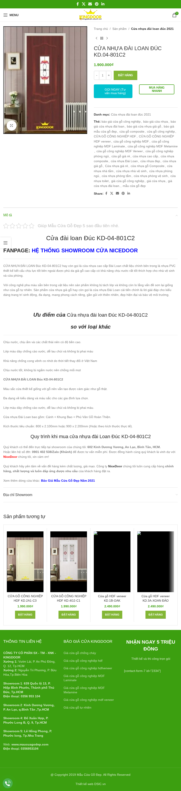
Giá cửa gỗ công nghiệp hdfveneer (88, 668)
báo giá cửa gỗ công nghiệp (121, 121)
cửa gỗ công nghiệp (161, 131)
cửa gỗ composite (131, 131)
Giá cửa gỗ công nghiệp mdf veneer (89, 700)
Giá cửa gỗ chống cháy (80, 653)
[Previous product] (96, 38)
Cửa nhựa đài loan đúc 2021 (152, 28)
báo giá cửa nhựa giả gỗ (144, 126)
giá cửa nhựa (156, 181)
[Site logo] (90, 15)
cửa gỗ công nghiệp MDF (131, 141)
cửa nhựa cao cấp (145, 156)
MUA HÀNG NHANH (156, 89)
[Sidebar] (5, 242)
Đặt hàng (125, 75)
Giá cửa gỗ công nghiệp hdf (83, 660)
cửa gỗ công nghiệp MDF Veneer (119, 151)
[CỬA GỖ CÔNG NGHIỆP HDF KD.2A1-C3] (25, 561)
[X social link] (83, 4)
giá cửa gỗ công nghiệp (127, 181)
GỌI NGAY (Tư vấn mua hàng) (115, 91)
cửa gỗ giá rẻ (120, 156)
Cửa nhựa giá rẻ (116, 166)
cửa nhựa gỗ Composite (147, 166)
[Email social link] (90, 4)
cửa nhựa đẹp (150, 161)
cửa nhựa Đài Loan (124, 161)
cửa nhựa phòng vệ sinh (151, 176)
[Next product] (107, 38)
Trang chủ (101, 28)
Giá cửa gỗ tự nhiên (77, 707)
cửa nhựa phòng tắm (116, 176)
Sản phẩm (119, 28)
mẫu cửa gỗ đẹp (134, 186)
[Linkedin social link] (103, 4)
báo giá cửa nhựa (155, 121)
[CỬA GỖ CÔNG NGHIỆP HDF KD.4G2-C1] (68, 561)
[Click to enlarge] (12, 126)
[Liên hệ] (8, 783)
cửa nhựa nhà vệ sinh (131, 171)
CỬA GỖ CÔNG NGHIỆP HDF (115, 136)
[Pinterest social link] (96, 4)
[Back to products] (101, 38)
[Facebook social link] (77, 4)
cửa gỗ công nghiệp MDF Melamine (153, 146)
